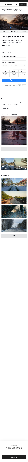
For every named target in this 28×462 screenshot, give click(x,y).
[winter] (4, 102)
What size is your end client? (10, 65)
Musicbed (9, 0)
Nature (7, 108)
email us (24, 84)
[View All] (14, 149)
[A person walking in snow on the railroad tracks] (14, 138)
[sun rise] (16, 104)
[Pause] (2, 28)
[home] (9, 4)
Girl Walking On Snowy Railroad (18, 9)
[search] (16, 4)
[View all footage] (14, 236)
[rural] (3, 104)
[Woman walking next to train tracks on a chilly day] (14, 123)
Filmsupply (15, 0)
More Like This (14, 31)
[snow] (9, 104)
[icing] (19, 102)
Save (4, 31)
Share (24, 31)
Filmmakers (3, 9)
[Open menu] (2, 4)
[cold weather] (12, 102)
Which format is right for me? (19, 69)
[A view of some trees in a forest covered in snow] (14, 211)
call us (19, 84)
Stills (19, 0)
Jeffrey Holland (10, 9)
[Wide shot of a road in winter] (14, 225)
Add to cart (15, 80)
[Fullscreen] (25, 28)
